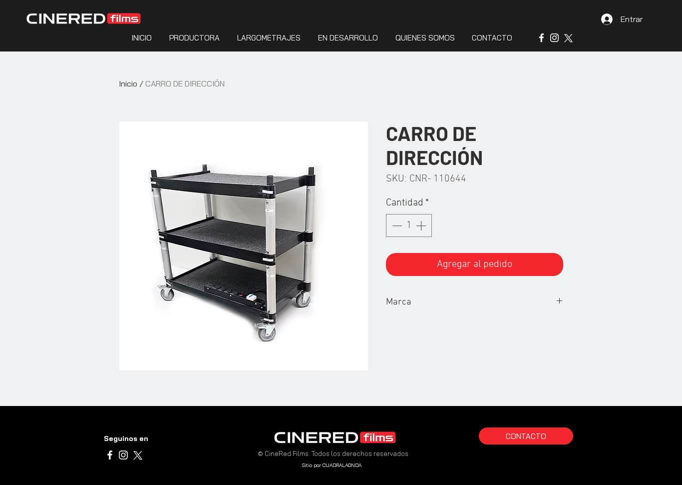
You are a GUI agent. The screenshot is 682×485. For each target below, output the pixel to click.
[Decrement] (395, 225)
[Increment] (421, 225)
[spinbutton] (408, 225)
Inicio (128, 83)
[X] (567, 38)
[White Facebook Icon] (541, 38)
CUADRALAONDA (342, 465)
